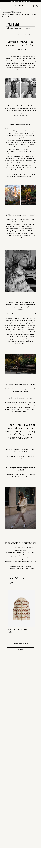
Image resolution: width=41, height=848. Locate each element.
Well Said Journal (15, 12)
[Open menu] (3, 5)
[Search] (7, 6)
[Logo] (20, 5)
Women (30, 35)
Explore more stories (20, 644)
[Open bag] (37, 6)
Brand (37, 35)
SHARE (20, 650)
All (13, 35)
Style (24, 35)
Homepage (5, 12)
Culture (18, 35)
